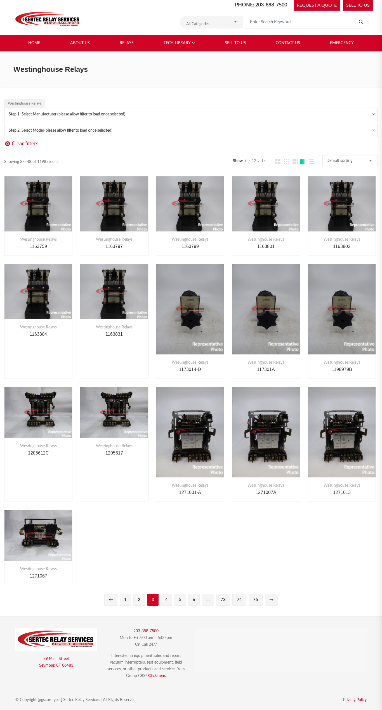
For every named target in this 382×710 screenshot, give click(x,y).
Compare (53, 209)
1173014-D (190, 369)
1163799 (190, 246)
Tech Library (177, 43)
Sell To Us (235, 43)
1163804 (38, 334)
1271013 (342, 492)
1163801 (266, 246)
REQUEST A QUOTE (317, 5)
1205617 (114, 453)
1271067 (38, 576)
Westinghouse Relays (38, 240)
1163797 (114, 246)
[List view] (311, 161)
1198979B (342, 369)
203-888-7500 (146, 631)
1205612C (38, 453)
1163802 (341, 246)
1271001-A (190, 492)
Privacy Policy (355, 700)
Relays (127, 43)
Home (34, 43)
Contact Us (288, 43)
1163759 (38, 246)
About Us (80, 43)
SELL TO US (358, 5)
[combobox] (211, 22)
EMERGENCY (342, 43)
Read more (23, 209)
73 (223, 600)
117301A (266, 369)
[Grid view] (277, 161)
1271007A (266, 492)
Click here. (157, 676)
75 (255, 600)
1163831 (114, 334)
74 (239, 600)
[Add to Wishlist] (38, 209)
